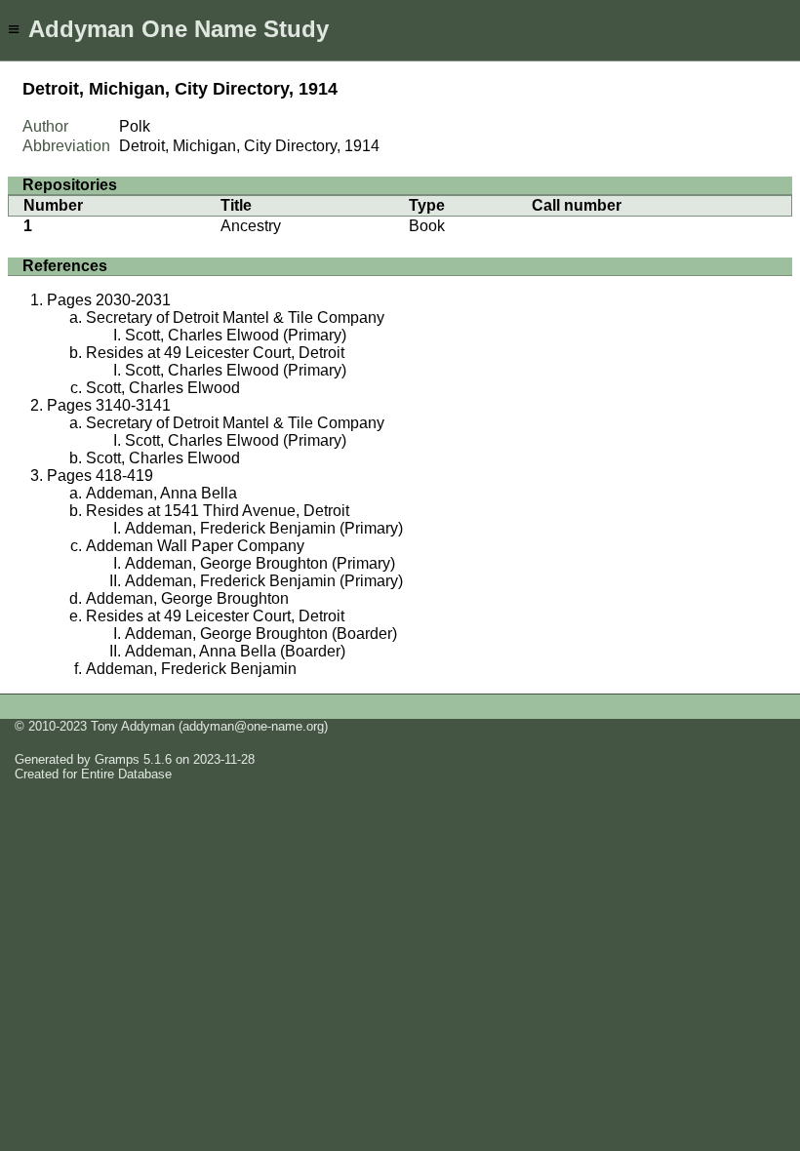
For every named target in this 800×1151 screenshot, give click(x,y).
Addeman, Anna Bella (161, 493)
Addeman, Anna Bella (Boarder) (235, 651)
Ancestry (250, 226)
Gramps (117, 759)
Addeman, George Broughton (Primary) (260, 563)
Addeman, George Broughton (187, 598)
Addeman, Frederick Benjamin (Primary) (264, 528)
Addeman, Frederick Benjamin (191, 668)
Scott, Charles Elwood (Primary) (235, 335)
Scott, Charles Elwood (163, 387)
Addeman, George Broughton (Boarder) (261, 633)
